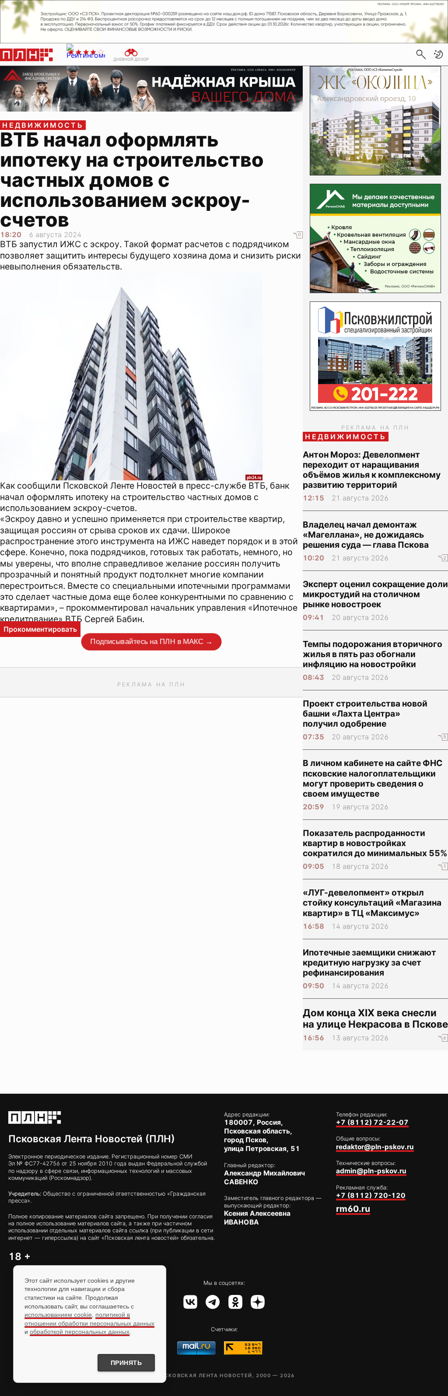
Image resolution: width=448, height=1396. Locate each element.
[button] (438, 54)
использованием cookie (58, 1314)
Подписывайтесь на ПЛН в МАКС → (151, 642)
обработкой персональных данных (80, 1331)
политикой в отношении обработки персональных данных (89, 1319)
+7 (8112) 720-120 (371, 1195)
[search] (421, 54)
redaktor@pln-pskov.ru (375, 1147)
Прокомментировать (40, 629)
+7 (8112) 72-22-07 (372, 1122)
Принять (126, 1362)
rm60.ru (353, 1209)
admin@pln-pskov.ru (371, 1171)
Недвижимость (42, 125)
